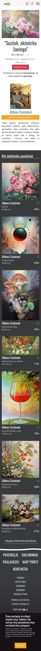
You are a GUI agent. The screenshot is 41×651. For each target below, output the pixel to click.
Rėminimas (20, 590)
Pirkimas (20, 577)
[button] (28, 55)
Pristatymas (20, 581)
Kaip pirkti (30, 561)
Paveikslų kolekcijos (20, 599)
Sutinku (20, 645)
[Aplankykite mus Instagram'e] (27, 610)
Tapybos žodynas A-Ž (20, 604)
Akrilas (16, 59)
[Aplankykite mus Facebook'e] (24, 610)
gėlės (23, 62)
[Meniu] (38, 3)
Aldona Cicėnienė (20, 112)
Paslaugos (11, 561)
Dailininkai (30, 554)
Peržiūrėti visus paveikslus (20, 117)
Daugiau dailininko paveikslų (20, 540)
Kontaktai (20, 569)
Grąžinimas (20, 585)
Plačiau (7, 638)
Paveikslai (10, 554)
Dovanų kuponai (20, 594)
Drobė (32, 59)
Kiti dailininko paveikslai (17, 156)
